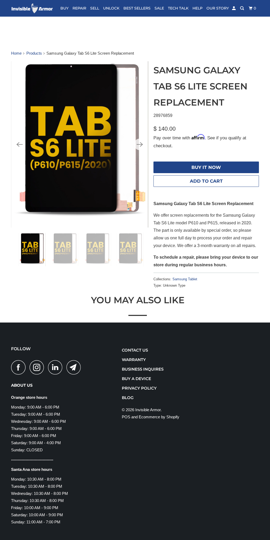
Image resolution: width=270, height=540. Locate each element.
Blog (128, 397)
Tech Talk (178, 8)
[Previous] (19, 144)
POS (126, 417)
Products (34, 53)
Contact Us (135, 350)
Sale (159, 8)
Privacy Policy (139, 388)
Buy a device (136, 378)
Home (16, 53)
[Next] (140, 144)
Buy (64, 8)
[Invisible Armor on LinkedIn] (56, 367)
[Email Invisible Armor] (75, 367)
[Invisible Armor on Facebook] (19, 367)
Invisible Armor (148, 410)
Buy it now (206, 167)
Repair (79, 8)
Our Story (217, 8)
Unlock (111, 8)
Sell (94, 8)
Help (197, 8)
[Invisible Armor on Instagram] (38, 367)
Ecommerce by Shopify (159, 417)
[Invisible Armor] (32, 8)
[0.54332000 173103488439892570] (79, 144)
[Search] (242, 8)
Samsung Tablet (184, 279)
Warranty (134, 359)
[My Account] (234, 8)
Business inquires (142, 369)
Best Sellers (137, 8)
